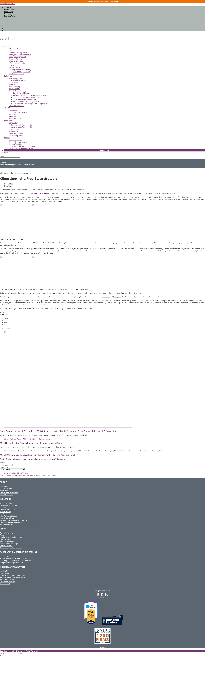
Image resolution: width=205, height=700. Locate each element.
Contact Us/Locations (8, 488)
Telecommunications (7, 524)
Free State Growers (41, 193)
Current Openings (6, 556)
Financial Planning (6, 539)
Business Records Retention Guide (12, 575)
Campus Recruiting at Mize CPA (11, 563)
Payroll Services (6, 546)
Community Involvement (9, 493)
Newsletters (4, 573)
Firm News (8, 186)
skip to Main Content (7, 4)
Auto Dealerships (6, 503)
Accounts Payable (6, 533)
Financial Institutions (7, 510)
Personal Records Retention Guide (12, 577)
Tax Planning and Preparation (11, 548)
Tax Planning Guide (7, 579)
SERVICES (4, 528)
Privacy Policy (102, 647)
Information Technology (9, 543)
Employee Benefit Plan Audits (11, 537)
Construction (4, 507)
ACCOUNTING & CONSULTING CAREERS (18, 552)
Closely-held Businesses (9, 505)
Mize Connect (5, 584)
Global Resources (6, 495)
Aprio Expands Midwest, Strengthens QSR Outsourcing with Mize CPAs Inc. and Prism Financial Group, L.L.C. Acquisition (58, 431)
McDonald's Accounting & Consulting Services (16, 520)
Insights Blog (4, 571)
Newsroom (4, 490)
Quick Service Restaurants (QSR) (11, 522)
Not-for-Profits (5, 514)
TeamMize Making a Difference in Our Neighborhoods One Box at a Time (31, 475)
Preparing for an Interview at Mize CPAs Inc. (16, 560)
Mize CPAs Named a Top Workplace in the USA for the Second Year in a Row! (37, 454)
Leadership (4, 486)
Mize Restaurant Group (8, 516)
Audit (2, 535)
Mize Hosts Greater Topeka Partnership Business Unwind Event (31, 443)
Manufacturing (5, 512)
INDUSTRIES (5, 499)
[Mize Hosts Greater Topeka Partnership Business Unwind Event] (27, 439)
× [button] (0, 655)
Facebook (106, 297)
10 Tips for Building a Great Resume (13, 558)
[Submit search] (21, 653)
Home (2, 165)
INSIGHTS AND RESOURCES (12, 567)
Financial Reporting (7, 541)
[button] (6, 318)
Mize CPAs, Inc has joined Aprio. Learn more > (103, 1)
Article (2, 312)
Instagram (117, 297)
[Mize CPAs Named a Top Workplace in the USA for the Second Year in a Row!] (84, 451)
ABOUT (3, 482)
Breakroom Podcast (7, 582)
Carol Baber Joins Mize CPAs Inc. (16, 473)
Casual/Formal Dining (8, 518)
